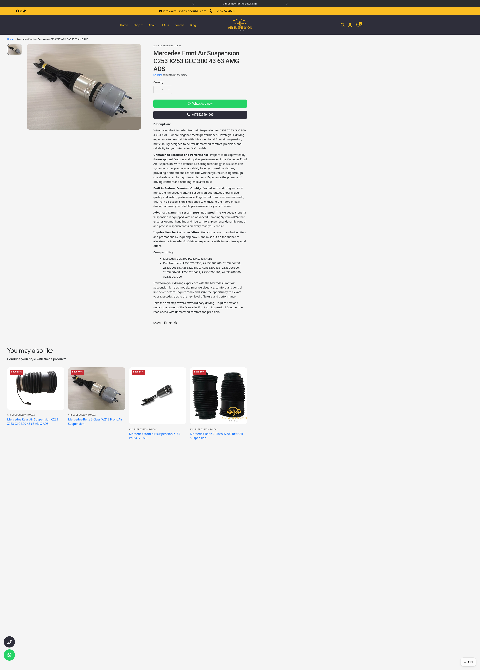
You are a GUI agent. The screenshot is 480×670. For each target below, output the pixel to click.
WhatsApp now (202, 103)
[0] (357, 25)
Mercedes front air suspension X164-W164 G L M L (155, 436)
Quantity (158, 82)
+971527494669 (223, 11)
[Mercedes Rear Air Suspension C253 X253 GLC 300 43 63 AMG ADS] (35, 388)
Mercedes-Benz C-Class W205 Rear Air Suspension (216, 436)
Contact (179, 25)
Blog (193, 25)
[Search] (342, 25)
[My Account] (350, 25)
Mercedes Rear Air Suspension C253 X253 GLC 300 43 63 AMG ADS (32, 421)
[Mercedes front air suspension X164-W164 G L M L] (157, 395)
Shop (137, 25)
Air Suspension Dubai (21, 414)
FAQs (165, 25)
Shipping (157, 74)
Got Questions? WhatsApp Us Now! (240, 3)
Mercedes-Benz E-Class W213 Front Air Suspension (95, 421)
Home (124, 25)
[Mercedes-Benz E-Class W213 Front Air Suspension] (96, 388)
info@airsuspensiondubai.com (184, 11)
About (152, 25)
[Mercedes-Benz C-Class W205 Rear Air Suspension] (218, 395)
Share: (157, 323)
